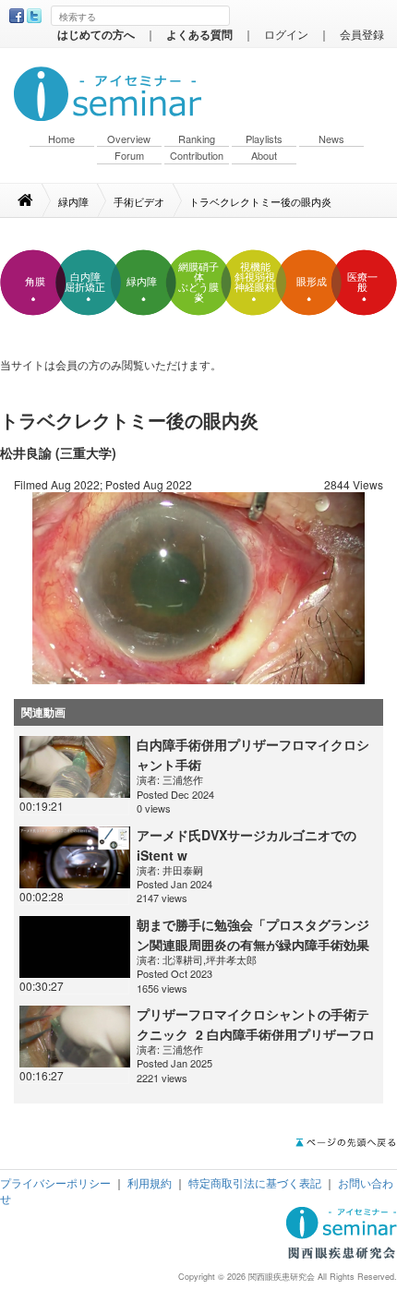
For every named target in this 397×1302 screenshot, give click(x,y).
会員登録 (362, 34)
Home (61, 139)
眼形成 (311, 281)
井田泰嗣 (182, 869)
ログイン (286, 34)
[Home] (35, 200)
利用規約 (149, 1182)
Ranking (196, 139)
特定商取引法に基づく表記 (254, 1182)
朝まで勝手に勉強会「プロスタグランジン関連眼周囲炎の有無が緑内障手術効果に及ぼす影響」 (253, 944)
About (264, 156)
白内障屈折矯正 (85, 282)
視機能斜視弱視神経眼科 (255, 277)
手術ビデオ (139, 201)
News (331, 139)
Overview (128, 139)
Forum (129, 156)
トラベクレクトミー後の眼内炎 (260, 201)
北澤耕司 (182, 959)
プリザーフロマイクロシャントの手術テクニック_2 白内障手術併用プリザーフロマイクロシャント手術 (256, 1034)
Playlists (264, 139)
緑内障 (73, 201)
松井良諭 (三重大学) (58, 452)
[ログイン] (198, 586)
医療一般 (362, 282)
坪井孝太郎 (231, 959)
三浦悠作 (182, 779)
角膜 (35, 281)
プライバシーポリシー (55, 1182)
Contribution (196, 156)
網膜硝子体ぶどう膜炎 (198, 282)
